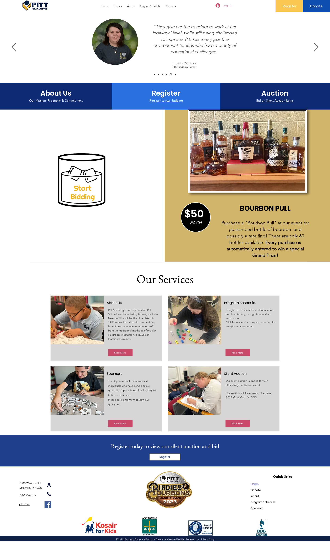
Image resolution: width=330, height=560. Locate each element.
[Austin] (154, 74)
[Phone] (49, 494)
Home (255, 484)
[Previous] (14, 47)
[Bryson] (166, 74)
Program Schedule (263, 502)
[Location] (49, 485)
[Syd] (175, 74)
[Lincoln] (158, 74)
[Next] (316, 47)
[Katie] (171, 74)
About (255, 496)
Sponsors (257, 508)
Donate (256, 490)
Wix (182, 539)
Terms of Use (192, 539)
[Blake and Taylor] (162, 74)
